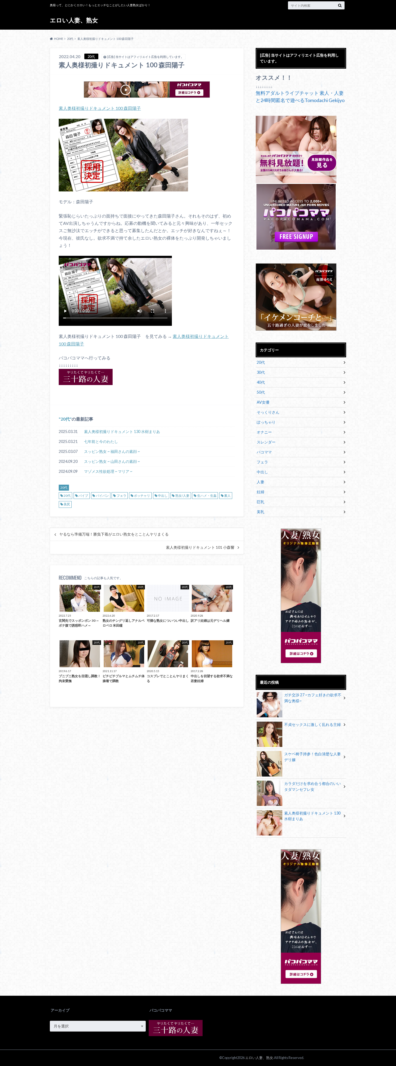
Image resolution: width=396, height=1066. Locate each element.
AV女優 (263, 402)
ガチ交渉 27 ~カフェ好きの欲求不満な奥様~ (312, 698)
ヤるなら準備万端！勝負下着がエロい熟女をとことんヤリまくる (114, 534)
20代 (65, 418)
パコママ (264, 452)
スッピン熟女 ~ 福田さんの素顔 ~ (112, 451)
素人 (227, 496)
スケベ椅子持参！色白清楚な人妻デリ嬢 (312, 757)
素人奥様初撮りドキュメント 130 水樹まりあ (122, 431)
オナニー (264, 432)
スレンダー (266, 442)
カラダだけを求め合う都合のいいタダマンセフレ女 (312, 786)
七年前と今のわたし (101, 441)
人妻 (260, 482)
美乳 (260, 511)
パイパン (102, 496)
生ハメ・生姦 (207, 496)
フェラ (121, 496)
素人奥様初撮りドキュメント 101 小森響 (200, 547)
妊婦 (260, 492)
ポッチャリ (142, 496)
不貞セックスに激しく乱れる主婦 (312, 724)
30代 (261, 372)
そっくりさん (268, 412)
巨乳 (260, 501)
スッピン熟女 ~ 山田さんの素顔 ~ (112, 461)
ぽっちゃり (266, 422)
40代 (261, 382)
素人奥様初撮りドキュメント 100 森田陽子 (100, 108)
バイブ (83, 496)
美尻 (67, 504)
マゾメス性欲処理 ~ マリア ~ (108, 471)
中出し (163, 496)
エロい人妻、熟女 (74, 20)
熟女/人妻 (182, 496)
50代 (261, 392)
